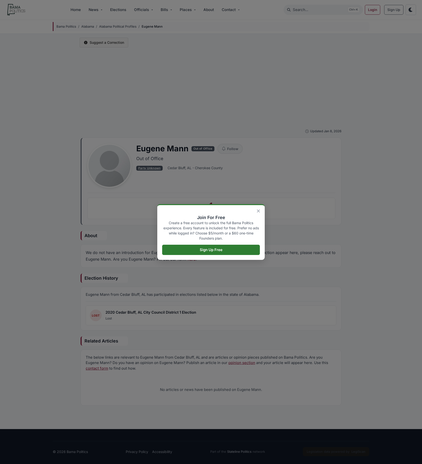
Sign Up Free (211, 249)
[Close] (258, 211)
